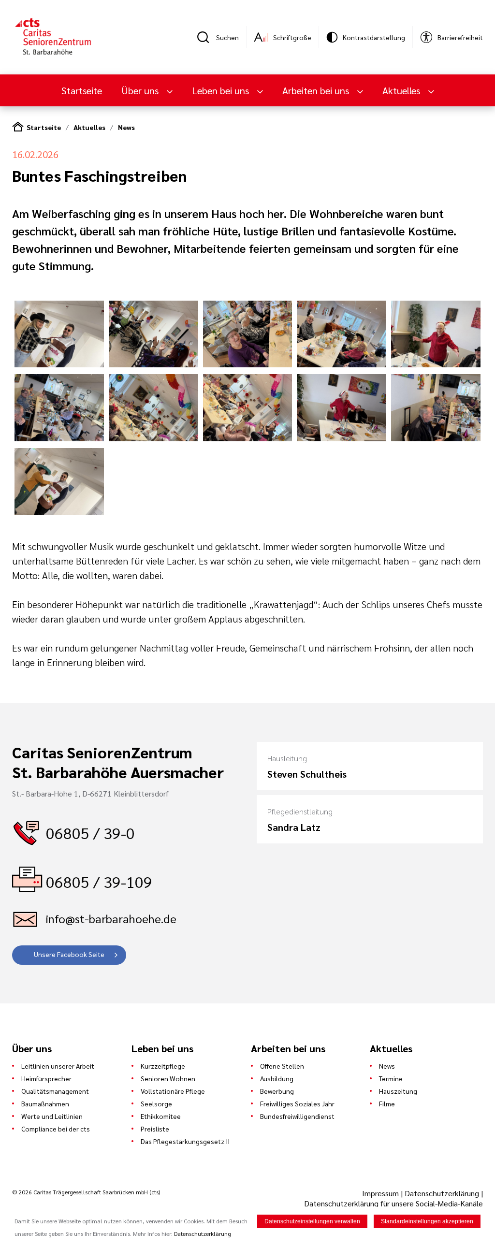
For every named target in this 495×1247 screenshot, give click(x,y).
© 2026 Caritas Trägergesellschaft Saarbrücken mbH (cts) (86, 1192)
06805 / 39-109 (99, 881)
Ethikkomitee (161, 1116)
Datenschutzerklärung (442, 1193)
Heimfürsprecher (46, 1078)
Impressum (381, 1193)
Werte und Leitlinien (52, 1116)
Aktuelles (89, 127)
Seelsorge (156, 1103)
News (126, 127)
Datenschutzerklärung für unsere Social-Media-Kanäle (393, 1203)
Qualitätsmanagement (55, 1091)
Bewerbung (277, 1091)
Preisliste (155, 1128)
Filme (387, 1103)
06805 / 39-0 (90, 832)
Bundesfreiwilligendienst (297, 1116)
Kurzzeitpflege (163, 1065)
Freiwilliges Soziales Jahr (297, 1103)
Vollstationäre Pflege (173, 1091)
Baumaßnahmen (45, 1103)
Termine (391, 1078)
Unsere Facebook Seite (69, 954)
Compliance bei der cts (55, 1128)
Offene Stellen (282, 1065)
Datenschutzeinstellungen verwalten (312, 1221)
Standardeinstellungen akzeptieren (427, 1221)
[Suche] (206, 37)
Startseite (81, 90)
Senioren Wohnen (168, 1078)
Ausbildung (276, 1078)
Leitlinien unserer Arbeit (57, 1065)
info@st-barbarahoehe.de (111, 918)
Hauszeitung (398, 1091)
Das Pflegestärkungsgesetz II (185, 1141)
